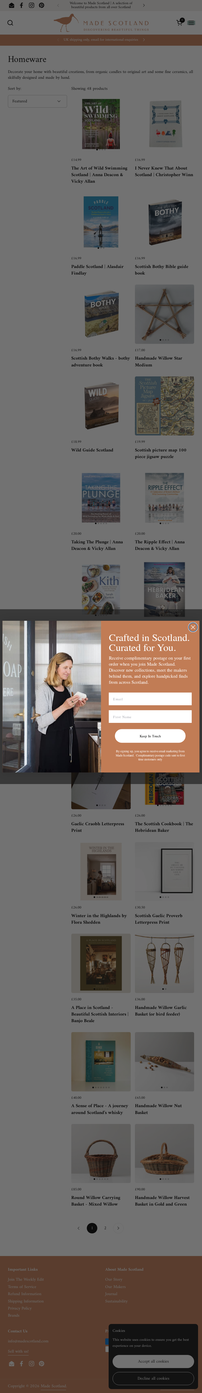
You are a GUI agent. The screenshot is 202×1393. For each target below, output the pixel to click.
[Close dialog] (193, 627)
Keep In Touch (150, 735)
